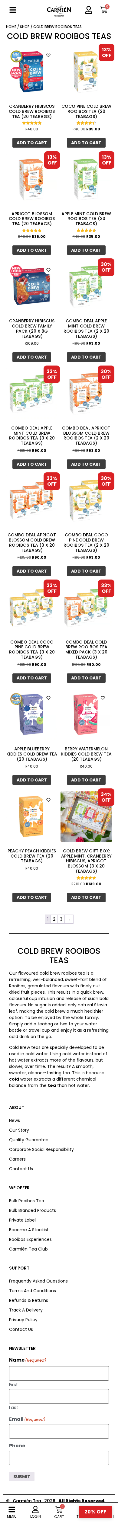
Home (11, 26)
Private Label (22, 1220)
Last (13, 1407)
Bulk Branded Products (32, 1210)
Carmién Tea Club (28, 1249)
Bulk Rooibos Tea (26, 1201)
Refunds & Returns (28, 1300)
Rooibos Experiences (30, 1239)
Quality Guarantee (28, 1140)
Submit (21, 1477)
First (13, 1384)
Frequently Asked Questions (38, 1281)
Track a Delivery (26, 1310)
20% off (95, 1511)
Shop (25, 26)
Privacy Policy (23, 1320)
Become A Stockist (29, 1230)
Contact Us (21, 1169)
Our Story (19, 1130)
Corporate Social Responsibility (41, 1149)
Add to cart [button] (32, 143)
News (14, 1120)
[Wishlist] (48, 55)
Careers (17, 1159)
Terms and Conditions (32, 1291)
